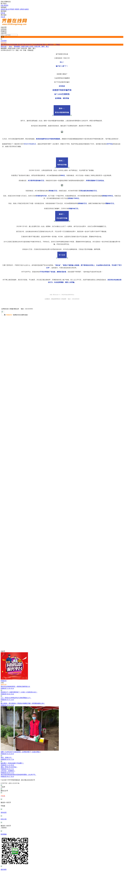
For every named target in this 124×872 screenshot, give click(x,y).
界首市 (6, 5)
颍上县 (7, 9)
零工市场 (33, 44)
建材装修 (39, 44)
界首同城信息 (15, 780)
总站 (2, 5)
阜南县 (3, 9)
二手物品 (57, 44)
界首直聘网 (13, 44)
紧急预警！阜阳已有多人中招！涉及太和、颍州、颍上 (31, 46)
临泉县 (26, 9)
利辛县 (3, 13)
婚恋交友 (51, 44)
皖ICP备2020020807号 (28, 780)
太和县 (22, 9)
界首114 (45, 44)
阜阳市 (17, 9)
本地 (10, 46)
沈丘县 (3, 17)
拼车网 (27, 44)
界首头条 (7, 44)
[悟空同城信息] (14, 25)
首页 (2, 44)
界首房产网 (21, 44)
